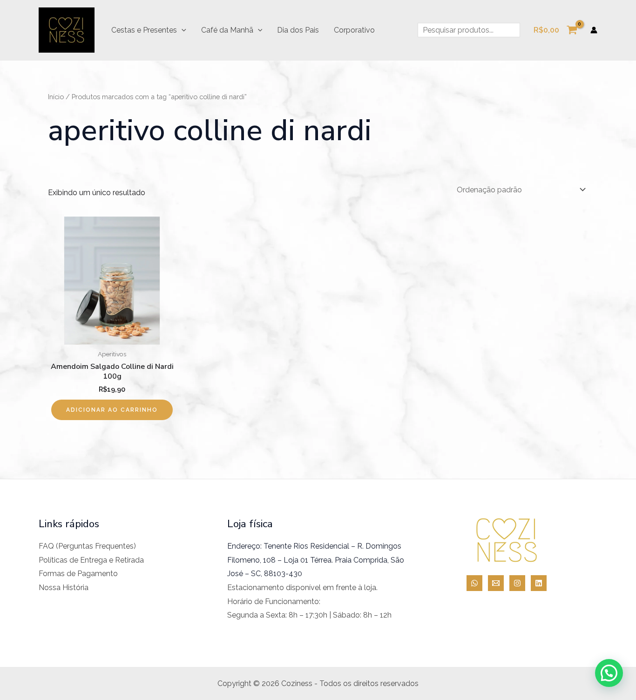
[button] (181, 30)
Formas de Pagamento (78, 573)
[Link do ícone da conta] (593, 30)
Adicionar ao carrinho (112, 410)
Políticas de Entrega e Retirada (91, 560)
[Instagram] (517, 583)
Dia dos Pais (298, 30)
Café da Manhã (227, 30)
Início (56, 97)
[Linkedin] (539, 583)
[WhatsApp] (474, 583)
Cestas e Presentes (144, 30)
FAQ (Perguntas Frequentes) (87, 546)
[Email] (496, 583)
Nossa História (63, 587)
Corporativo (354, 30)
